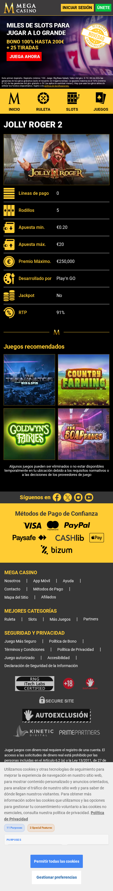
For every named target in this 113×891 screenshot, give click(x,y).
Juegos (101, 109)
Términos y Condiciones (24, 649)
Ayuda (68, 581)
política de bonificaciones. (56, 86)
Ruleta (43, 109)
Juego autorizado (19, 658)
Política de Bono (63, 641)
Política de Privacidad (75, 649)
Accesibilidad (58, 658)
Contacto (12, 589)
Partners (90, 619)
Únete (103, 7)
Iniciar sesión (77, 7)
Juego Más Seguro (20, 641)
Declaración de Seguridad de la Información (41, 666)
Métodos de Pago (48, 589)
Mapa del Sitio (16, 597)
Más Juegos (60, 619)
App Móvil (41, 581)
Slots (72, 109)
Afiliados (48, 597)
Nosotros (12, 581)
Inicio (14, 109)
